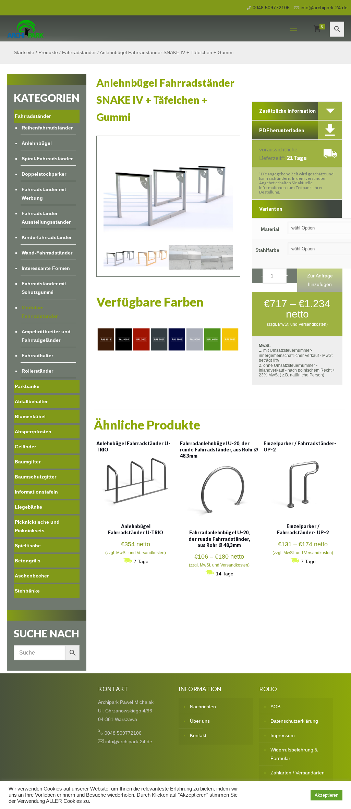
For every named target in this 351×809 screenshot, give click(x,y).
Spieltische (28, 545)
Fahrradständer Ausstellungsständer (46, 218)
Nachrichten (203, 706)
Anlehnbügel (37, 143)
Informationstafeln (36, 492)
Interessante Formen (46, 268)
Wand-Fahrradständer (47, 253)
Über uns (200, 721)
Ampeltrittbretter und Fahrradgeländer (46, 336)
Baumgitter (27, 461)
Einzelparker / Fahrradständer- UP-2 (303, 529)
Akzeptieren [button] (326, 795)
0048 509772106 (271, 7)
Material (270, 229)
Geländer (25, 446)
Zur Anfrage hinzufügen (320, 280)
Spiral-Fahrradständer (47, 158)
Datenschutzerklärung (294, 721)
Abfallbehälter (31, 401)
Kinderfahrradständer (47, 237)
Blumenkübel (30, 416)
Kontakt (198, 735)
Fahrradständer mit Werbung (44, 194)
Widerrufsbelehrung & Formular (294, 754)
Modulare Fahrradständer (40, 312)
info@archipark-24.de (324, 7)
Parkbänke (27, 386)
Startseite (24, 52)
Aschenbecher (32, 575)
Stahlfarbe (267, 250)
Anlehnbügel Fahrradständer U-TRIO (135, 529)
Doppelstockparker (44, 174)
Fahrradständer (79, 52)
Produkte (48, 52)
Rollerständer (37, 371)
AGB (275, 706)
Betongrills (27, 560)
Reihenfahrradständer (47, 127)
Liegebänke (28, 507)
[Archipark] (25, 28)
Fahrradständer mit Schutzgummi (44, 288)
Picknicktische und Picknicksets (37, 526)
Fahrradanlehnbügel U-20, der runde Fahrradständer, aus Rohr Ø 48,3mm (219, 449)
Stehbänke (27, 591)
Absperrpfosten (33, 431)
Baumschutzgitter (35, 477)
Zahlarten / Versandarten (297, 772)
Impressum (282, 735)
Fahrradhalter (37, 355)
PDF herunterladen (281, 130)
